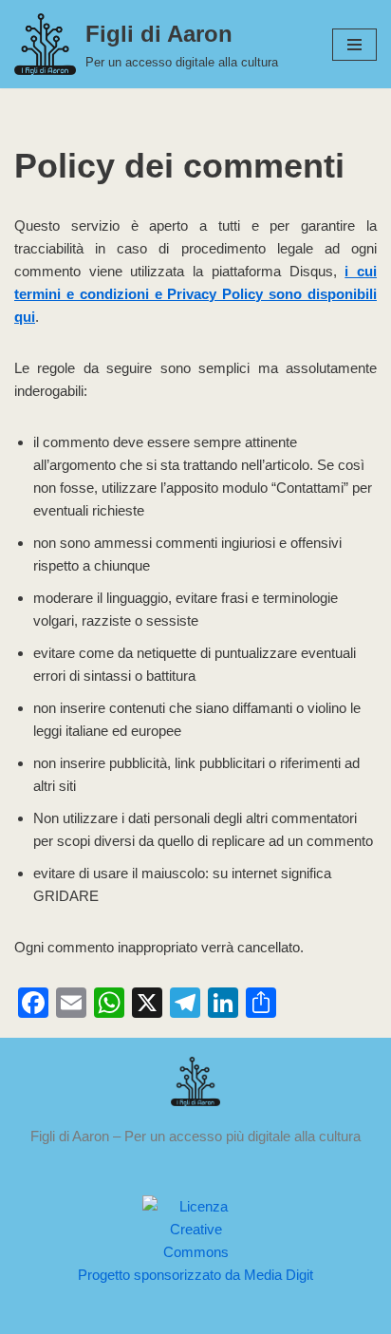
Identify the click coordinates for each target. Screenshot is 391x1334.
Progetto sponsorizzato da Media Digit (195, 1275)
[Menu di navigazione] (354, 44)
